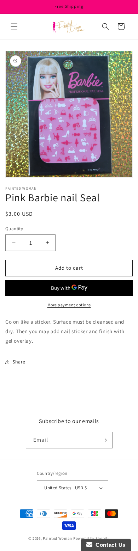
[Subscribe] (104, 440)
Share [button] (18, 362)
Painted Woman (57, 538)
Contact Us (109, 545)
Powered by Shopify (91, 538)
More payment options (69, 304)
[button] (14, 26)
